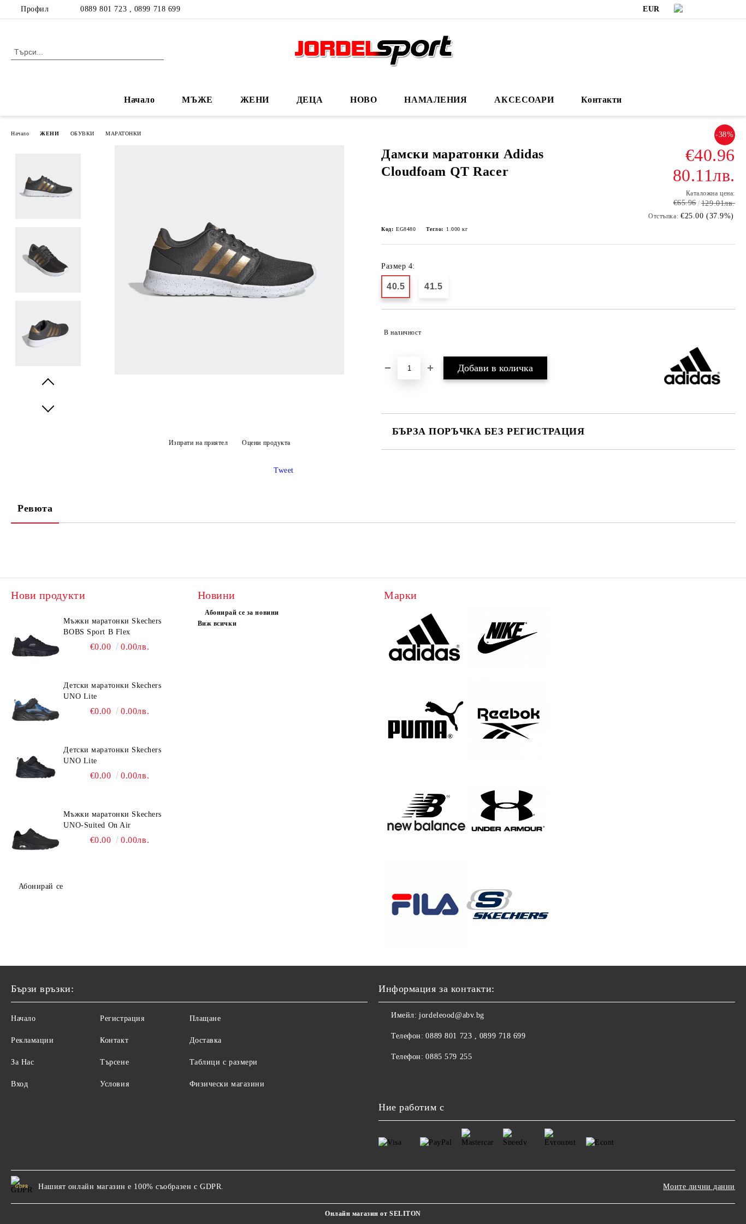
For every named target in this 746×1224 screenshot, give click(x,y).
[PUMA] (425, 721)
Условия (114, 1084)
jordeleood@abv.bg (451, 1015)
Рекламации (32, 1040)
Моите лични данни (699, 1187)
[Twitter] (729, 9)
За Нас (22, 1062)
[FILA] (425, 906)
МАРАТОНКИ (123, 133)
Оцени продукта (266, 443)
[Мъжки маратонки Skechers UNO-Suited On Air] (35, 833)
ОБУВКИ (82, 133)
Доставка (206, 1040)
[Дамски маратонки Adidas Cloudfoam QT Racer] (229, 372)
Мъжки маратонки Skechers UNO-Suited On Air (112, 819)
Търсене (114, 1062)
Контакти (601, 99)
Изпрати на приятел (198, 443)
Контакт (114, 1040)
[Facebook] (713, 9)
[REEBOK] (507, 721)
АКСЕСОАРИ (524, 99)
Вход (19, 1084)
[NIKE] (507, 639)
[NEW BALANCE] (425, 814)
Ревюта (34, 508)
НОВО (363, 99)
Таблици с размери (224, 1062)
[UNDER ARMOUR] (507, 813)
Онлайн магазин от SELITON (373, 1213)
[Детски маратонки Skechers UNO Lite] (35, 704)
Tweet (284, 470)
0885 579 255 (448, 1057)
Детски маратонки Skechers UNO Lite (112, 690)
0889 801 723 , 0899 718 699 (130, 9)
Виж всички (217, 623)
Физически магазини (227, 1084)
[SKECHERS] (507, 906)
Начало (139, 99)
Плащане (205, 1018)
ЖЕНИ (49, 133)
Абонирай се (41, 886)
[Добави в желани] (727, 332)
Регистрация (122, 1018)
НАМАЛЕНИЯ (435, 99)
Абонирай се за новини (242, 612)
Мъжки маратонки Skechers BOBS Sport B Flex (112, 626)
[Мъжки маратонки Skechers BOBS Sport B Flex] (35, 640)
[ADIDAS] (425, 639)
